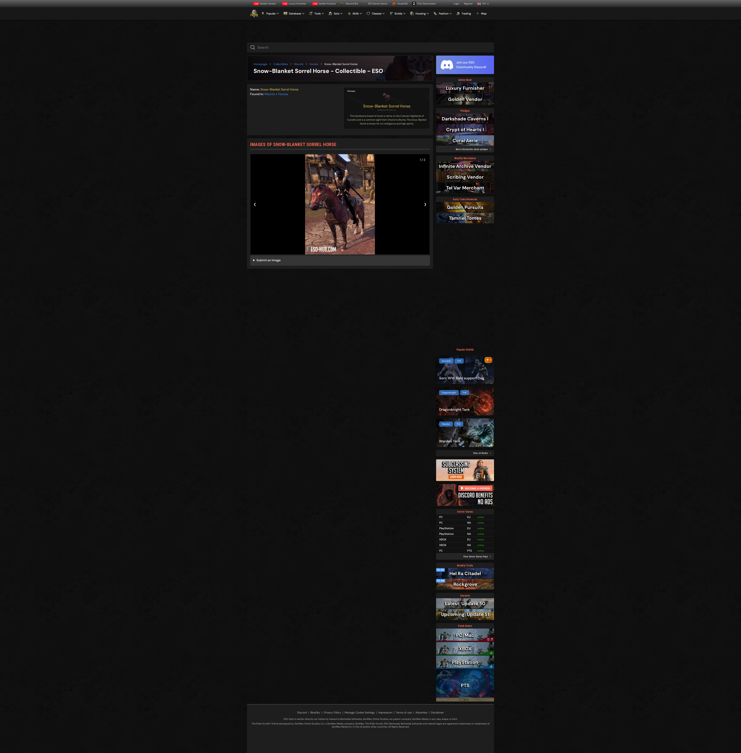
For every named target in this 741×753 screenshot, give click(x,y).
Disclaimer (437, 712)
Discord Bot (352, 3)
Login (456, 3)
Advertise (421, 712)
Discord (302, 712)
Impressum (385, 712)
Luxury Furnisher (294, 3)
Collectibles (280, 64)
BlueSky (315, 712)
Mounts (298, 64)
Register (468, 3)
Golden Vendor (265, 3)
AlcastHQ (402, 3)
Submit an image (268, 260)
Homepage (260, 64)
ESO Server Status (377, 3)
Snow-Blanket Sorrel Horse (386, 106)
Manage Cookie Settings (360, 712)
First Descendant (426, 3)
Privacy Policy (332, 712)
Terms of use (404, 712)
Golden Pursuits (324, 3)
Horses (314, 64)
